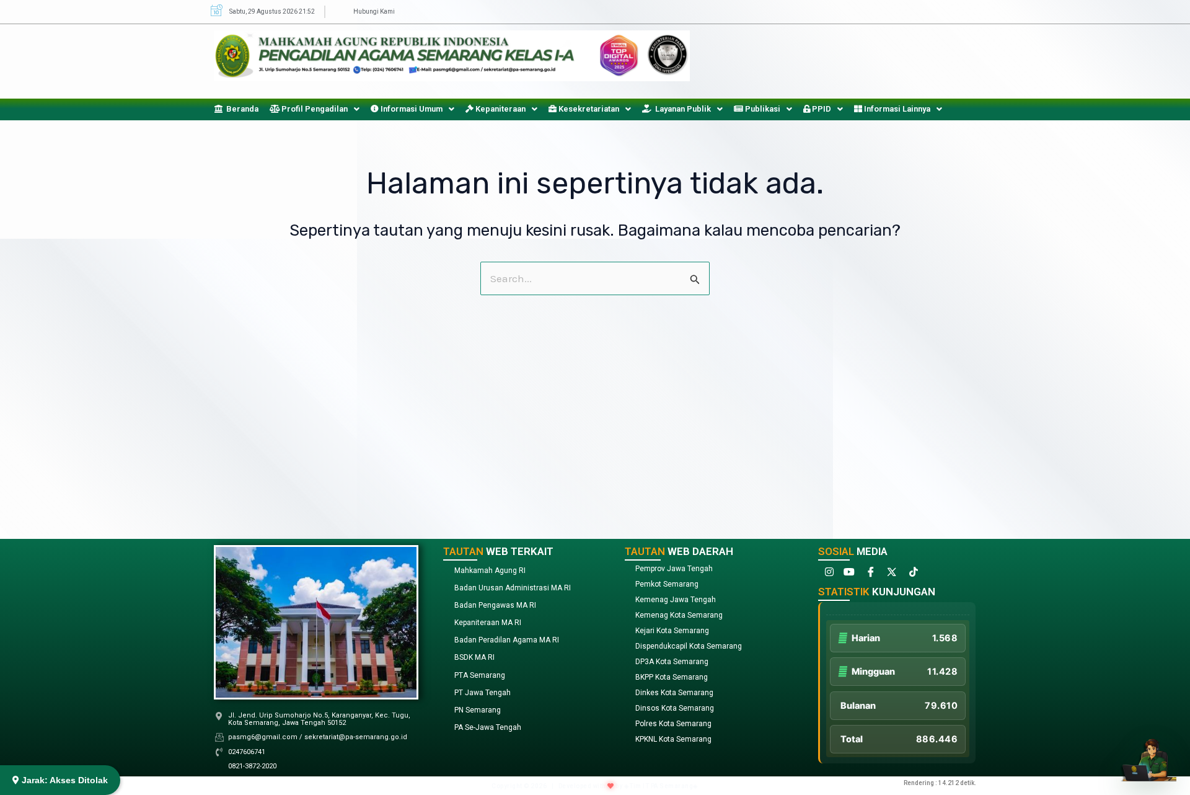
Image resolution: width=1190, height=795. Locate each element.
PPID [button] (820, 108)
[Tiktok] (912, 574)
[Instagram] (827, 574)
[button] (315, 109)
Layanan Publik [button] (681, 108)
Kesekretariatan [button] (588, 108)
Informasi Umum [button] (411, 108)
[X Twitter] (890, 574)
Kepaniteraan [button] (500, 108)
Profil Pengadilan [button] (314, 108)
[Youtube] (848, 574)
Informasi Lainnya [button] (896, 108)
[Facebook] (869, 574)
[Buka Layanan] (1148, 753)
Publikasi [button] (761, 108)
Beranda (240, 108)
